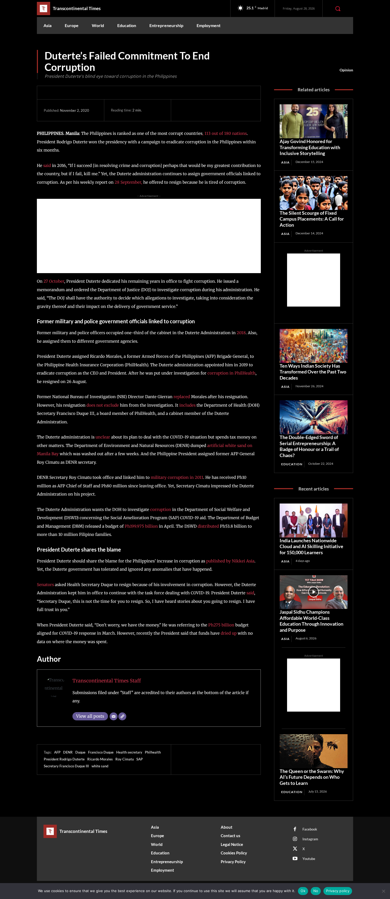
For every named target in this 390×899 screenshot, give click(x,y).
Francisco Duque (101, 752)
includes (187, 405)
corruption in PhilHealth (231, 373)
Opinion (346, 70)
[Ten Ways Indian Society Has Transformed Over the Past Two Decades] (314, 346)
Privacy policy (337, 891)
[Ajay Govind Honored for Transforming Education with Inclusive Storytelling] (314, 121)
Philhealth (153, 752)
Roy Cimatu (124, 759)
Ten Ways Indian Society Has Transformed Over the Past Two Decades (313, 372)
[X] (195, 110)
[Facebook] (183, 110)
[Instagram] (295, 839)
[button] (337, 8)
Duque (80, 752)
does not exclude (102, 405)
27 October (53, 281)
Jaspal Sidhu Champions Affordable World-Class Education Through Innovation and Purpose (311, 621)
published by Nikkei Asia (230, 561)
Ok (303, 891)
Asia (285, 162)
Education (291, 464)
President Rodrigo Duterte (64, 759)
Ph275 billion (221, 624)
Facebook (309, 829)
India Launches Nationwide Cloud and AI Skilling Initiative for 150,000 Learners (311, 546)
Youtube (308, 859)
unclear (103, 437)
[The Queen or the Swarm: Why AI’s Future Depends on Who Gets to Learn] (314, 751)
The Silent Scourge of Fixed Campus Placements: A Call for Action (312, 219)
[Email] (114, 716)
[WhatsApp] (219, 110)
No (315, 891)
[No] (383, 891)
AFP (57, 752)
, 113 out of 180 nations (224, 133)
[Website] (122, 716)
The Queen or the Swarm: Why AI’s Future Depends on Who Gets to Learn (312, 777)
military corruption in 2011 (177, 477)
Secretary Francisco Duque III (66, 766)
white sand (100, 766)
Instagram (310, 839)
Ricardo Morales (100, 759)
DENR (68, 752)
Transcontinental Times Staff (106, 681)
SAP (139, 759)
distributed (208, 526)
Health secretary (129, 752)
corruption (160, 509)
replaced (182, 396)
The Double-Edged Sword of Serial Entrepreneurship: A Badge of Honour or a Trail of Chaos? (309, 446)
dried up (229, 633)
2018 (241, 332)
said (47, 165)
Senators (45, 584)
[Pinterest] (207, 110)
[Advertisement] (149, 236)
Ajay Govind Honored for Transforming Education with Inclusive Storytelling (310, 147)
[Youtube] (295, 859)
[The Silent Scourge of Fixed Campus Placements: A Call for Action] (314, 193)
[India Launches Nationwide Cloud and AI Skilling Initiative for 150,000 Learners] (314, 520)
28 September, (128, 182)
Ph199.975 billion (141, 526)
